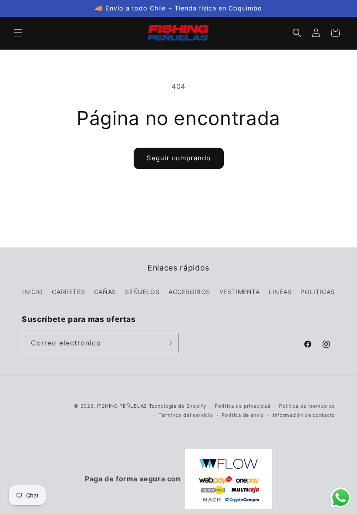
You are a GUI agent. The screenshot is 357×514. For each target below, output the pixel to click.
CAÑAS (105, 291)
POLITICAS (317, 291)
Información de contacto (304, 415)
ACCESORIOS (189, 291)
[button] (18, 32)
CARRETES (68, 291)
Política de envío (243, 415)
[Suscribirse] (168, 343)
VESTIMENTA (239, 291)
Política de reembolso (307, 406)
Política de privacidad (242, 406)
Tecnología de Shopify (177, 406)
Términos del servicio (185, 415)
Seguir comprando (179, 158)
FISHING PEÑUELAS (123, 406)
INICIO (32, 291)
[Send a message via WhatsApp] (341, 498)
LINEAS (280, 291)
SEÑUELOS (142, 291)
